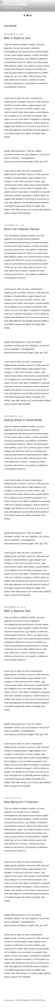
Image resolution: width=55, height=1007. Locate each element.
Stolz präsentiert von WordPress (30, 1000)
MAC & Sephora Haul (17, 38)
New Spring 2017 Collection (21, 802)
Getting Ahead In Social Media (23, 420)
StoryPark (15, 4)
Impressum (9, 1000)
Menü (29, 15)
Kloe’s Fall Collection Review (21, 229)
